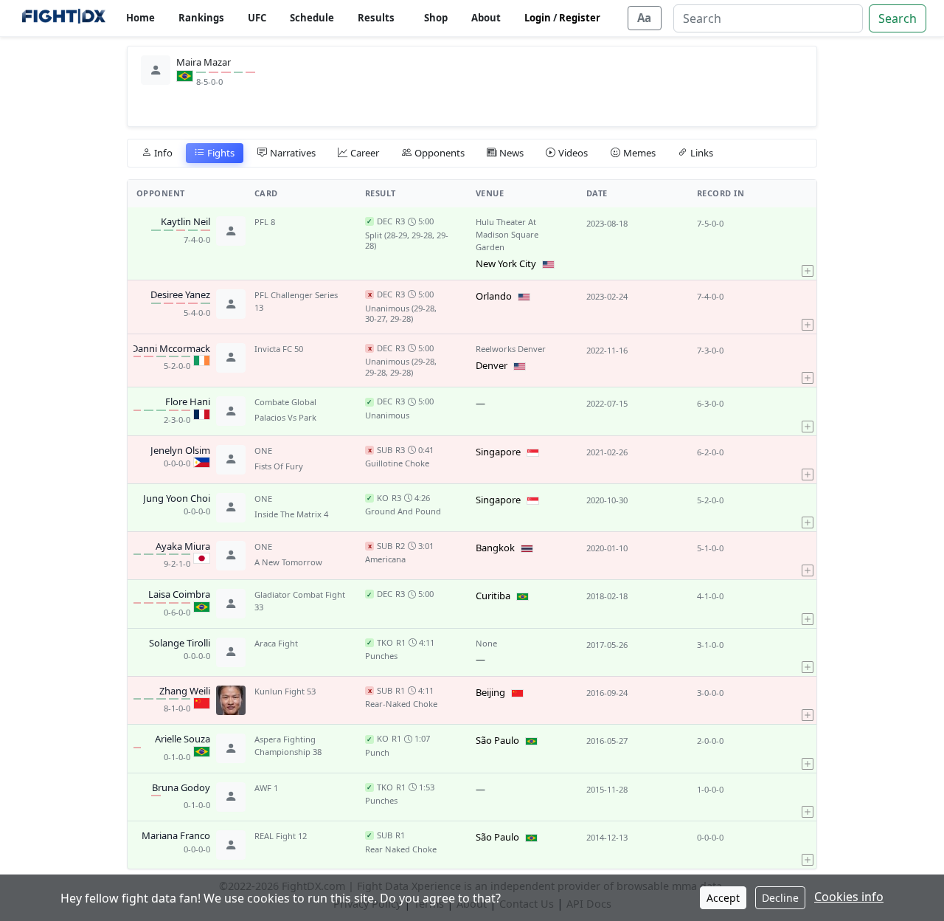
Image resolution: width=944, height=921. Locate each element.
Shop (436, 17)
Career (364, 152)
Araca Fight (276, 643)
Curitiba (493, 595)
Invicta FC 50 (278, 348)
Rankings (201, 17)
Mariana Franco (176, 836)
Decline (780, 898)
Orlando (494, 296)
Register (579, 17)
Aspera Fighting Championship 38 (288, 745)
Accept (723, 898)
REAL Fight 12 (280, 835)
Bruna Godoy (181, 788)
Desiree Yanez (180, 295)
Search (897, 18)
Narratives (293, 152)
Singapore (498, 451)
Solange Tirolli (179, 643)
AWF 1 (266, 787)
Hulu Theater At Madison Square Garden (507, 234)
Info (163, 152)
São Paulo (497, 740)
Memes (639, 152)
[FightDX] (63, 18)
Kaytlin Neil (185, 222)
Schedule (312, 17)
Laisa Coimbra (179, 595)
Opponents (439, 152)
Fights (221, 152)
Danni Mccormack (170, 349)
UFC (257, 17)
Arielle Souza (182, 739)
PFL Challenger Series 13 (296, 301)
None (486, 643)
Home (140, 17)
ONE (263, 450)
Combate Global (285, 401)
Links (701, 152)
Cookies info (849, 897)
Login (537, 17)
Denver (491, 365)
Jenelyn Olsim (180, 451)
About (486, 17)
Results (376, 17)
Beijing (490, 692)
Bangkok (495, 547)
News (511, 152)
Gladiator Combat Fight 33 (299, 601)
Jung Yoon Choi (176, 499)
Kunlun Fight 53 (285, 691)
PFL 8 (264, 221)
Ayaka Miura (183, 547)
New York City (506, 263)
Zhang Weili (184, 691)
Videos (573, 152)
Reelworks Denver (511, 348)
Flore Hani (187, 402)
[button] (807, 243)
